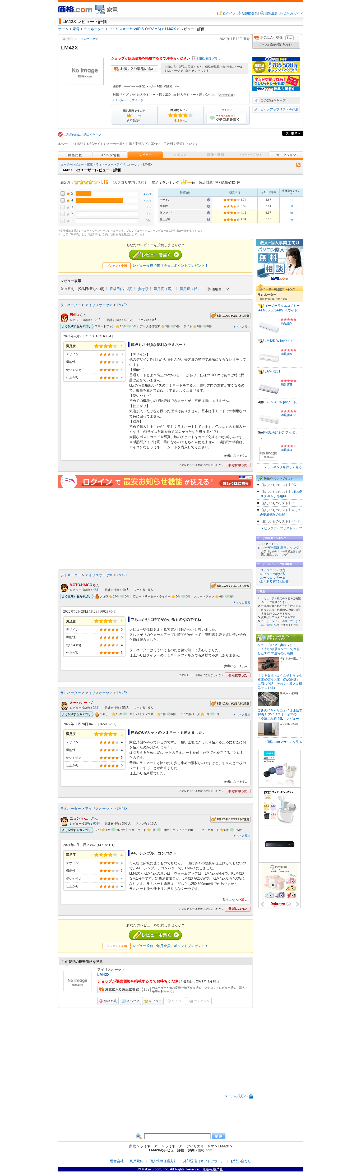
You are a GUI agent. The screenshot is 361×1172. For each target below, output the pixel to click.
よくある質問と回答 (274, 581)
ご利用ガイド (293, 13)
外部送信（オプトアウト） (203, 1161)
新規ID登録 (250, 13)
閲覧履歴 (271, 13)
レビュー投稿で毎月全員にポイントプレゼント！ (170, 266)
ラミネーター (104, 164)
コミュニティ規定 (272, 570)
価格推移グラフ (210, 59)
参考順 (143, 289)
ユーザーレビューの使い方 (277, 621)
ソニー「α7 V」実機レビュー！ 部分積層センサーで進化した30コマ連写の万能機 (279, 649)
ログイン (229, 13)
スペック (133, 1001)
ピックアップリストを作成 (279, 109)
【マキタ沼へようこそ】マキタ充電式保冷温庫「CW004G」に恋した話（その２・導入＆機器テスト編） (280, 682)
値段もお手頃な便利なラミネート (158, 344)
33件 (96, 708)
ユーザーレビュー (72, 164)
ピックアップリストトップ (283, 528)
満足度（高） (164, 289)
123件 (97, 320)
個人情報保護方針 (163, 1161)
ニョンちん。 (80, 818)
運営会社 (117, 1161)
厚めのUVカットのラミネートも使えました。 (168, 732)
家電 (90, 164)
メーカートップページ (129, 100)
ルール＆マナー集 (272, 578)
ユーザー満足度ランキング (280, 548)
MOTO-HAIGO (81, 585)
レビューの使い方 (272, 574)
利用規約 (137, 1161)
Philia (74, 315)
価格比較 (110, 1001)
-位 (291, 199)
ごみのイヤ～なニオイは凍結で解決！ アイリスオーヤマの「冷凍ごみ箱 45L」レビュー (280, 714)
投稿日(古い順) (121, 289)
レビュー (155, 1001)
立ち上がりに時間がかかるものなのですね (166, 619)
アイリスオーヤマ (86, 38)
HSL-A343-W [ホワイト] (280, 402)
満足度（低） (190, 289)
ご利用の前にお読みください (82, 134)
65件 (96, 823)
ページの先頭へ (236, 1096)
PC (293, 485)
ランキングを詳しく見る (284, 467)
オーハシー (78, 703)
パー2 (295, 521)
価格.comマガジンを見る (284, 742)
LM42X (122, 305)
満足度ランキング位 (173, 182)
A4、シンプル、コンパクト (153, 853)
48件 (96, 590)
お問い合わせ (240, 1161)
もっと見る (243, 326)
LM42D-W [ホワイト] (279, 341)
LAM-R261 (272, 372)
